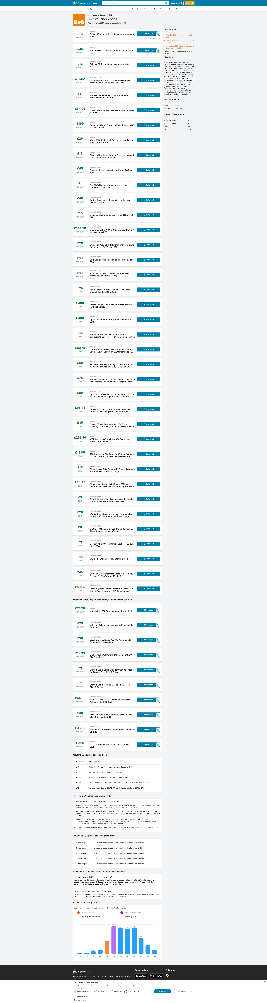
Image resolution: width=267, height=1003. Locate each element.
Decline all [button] (182, 991)
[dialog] (133, 991)
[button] (112, 1000)
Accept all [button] (163, 991)
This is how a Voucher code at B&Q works (180, 41)
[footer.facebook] (167, 975)
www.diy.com (180, 109)
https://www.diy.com (94, 26)
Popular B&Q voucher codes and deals (179, 36)
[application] (117, 939)
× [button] (264, 982)
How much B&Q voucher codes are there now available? (180, 47)
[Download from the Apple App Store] (141, 976)
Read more (85, 988)
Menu (95, 3)
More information (154, 38)
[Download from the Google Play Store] (156, 976)
